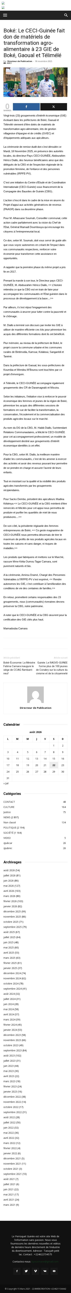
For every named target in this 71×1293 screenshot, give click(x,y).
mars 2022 (9, 1143)
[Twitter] (26, 1271)
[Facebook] (16, 1271)
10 (8, 758)
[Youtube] (54, 1271)
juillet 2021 (9, 1184)
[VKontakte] (44, 1271)
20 (36, 765)
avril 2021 (8, 1199)
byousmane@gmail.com (45, 1261)
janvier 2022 (10, 1153)
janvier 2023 (10, 1091)
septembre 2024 (12, 988)
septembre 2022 (12, 1112)
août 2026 (9, 870)
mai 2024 (8, 1009)
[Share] (26, 106)
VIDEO (7, 837)
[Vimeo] (35, 1271)
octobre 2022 (10, 1107)
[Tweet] (53, 106)
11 (17, 758)
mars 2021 (9, 1204)
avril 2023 (8, 1076)
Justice (7, 812)
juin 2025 (8, 942)
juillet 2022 (9, 1122)
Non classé (9, 822)
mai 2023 (8, 1071)
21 (45, 765)
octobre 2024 (10, 983)
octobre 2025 (10, 921)
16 (62, 758)
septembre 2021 (12, 1174)
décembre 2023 (12, 1035)
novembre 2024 (12, 978)
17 (8, 765)
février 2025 (10, 963)
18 (17, 765)
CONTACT (9, 801)
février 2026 (10, 901)
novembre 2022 (12, 1101)
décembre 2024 (12, 973)
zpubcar (7, 843)
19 (27, 765)
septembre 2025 (12, 926)
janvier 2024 (10, 1029)
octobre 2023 (10, 1045)
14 (45, 758)
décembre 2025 (12, 911)
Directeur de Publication (19, 61)
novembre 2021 (12, 1163)
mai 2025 (8, 947)
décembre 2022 (12, 1096)
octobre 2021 (10, 1168)
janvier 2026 (10, 906)
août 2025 (9, 932)
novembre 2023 (12, 1040)
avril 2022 (8, 1137)
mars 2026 (9, 896)
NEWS (6, 817)
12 (27, 758)
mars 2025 (9, 957)
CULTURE (8, 807)
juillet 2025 (9, 937)
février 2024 (10, 1024)
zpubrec (7, 848)
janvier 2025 (10, 968)
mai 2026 (8, 885)
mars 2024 (9, 1019)
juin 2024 (8, 1004)
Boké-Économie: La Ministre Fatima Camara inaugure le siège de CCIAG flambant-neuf (19, 668)
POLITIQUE (9, 827)
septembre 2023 (12, 1050)
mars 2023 (9, 1081)
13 (36, 758)
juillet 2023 (9, 1060)
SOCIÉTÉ (8, 832)
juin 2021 (8, 1189)
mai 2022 (8, 1132)
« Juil (5, 783)
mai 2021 (8, 1194)
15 (53, 758)
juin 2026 (8, 880)
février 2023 (10, 1086)
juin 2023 (8, 1065)
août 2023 (9, 1055)
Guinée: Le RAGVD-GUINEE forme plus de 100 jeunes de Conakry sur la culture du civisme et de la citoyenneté (52, 668)
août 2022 (9, 1117)
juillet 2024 (9, 999)
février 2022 (10, 1148)
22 (53, 765)
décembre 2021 (12, 1158)
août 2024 (9, 993)
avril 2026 (8, 890)
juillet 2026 (9, 875)
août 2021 (9, 1179)
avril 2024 (8, 1014)
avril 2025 (8, 952)
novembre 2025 (12, 916)
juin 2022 (8, 1127)
